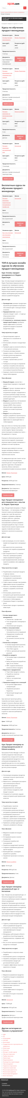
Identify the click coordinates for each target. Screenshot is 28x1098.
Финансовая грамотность (10, 1070)
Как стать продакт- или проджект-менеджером (7, 235)
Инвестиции (6, 1048)
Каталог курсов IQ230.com (7, 12)
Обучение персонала (9, 1054)
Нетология (18, 146)
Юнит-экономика (8, 1075)
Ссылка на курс (8, 495)
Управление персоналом (10, 1066)
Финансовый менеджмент (10, 1073)
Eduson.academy (19, 112)
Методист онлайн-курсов (10, 1052)
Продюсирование (8, 1060)
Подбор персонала (8, 1056)
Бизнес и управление (19, 12)
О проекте (4, 1083)
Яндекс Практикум (20, 38)
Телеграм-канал (6, 1085)
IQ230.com (11, 1090)
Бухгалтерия (6, 1042)
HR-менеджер (6, 1038)
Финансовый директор (9, 1072)
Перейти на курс (20, 59)
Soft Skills (5, 1040)
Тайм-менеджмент (8, 1064)
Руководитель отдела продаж (11, 1062)
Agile (4, 1034)
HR (4, 1036)
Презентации (6, 1058)
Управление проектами (9, 1068)
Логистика (6, 1050)
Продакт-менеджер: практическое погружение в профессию (6, 203)
